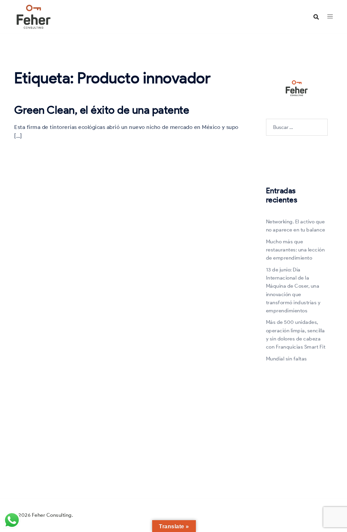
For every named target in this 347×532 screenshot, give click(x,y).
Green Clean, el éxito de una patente (101, 109)
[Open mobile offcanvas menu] (330, 17)
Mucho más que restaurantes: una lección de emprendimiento (295, 250)
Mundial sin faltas (286, 359)
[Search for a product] (316, 17)
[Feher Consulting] (33, 16)
